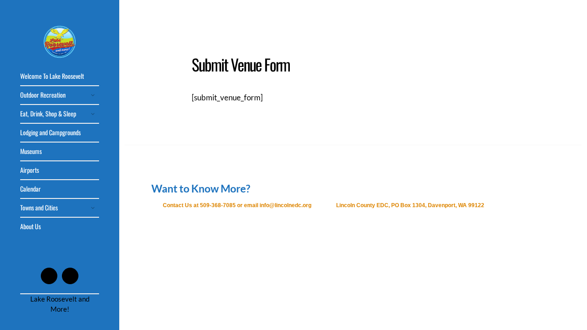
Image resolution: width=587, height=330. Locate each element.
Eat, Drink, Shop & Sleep (48, 113)
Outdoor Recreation (43, 94)
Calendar (30, 188)
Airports (29, 170)
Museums (31, 151)
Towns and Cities (39, 207)
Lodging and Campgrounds (50, 132)
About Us (30, 226)
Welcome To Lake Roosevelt (52, 76)
